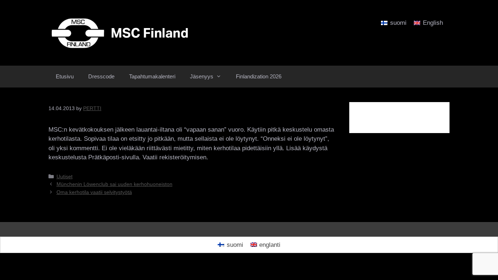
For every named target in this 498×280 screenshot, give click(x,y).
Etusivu (65, 76)
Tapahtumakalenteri (152, 76)
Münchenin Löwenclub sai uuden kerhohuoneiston (114, 184)
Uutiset (65, 176)
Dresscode (101, 76)
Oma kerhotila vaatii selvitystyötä (94, 192)
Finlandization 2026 (258, 76)
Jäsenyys (201, 76)
